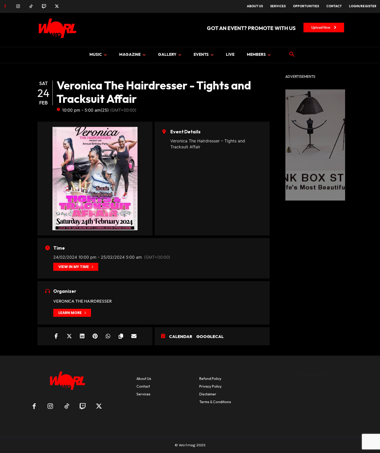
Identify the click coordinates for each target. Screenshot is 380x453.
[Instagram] (18, 6)
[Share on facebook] (56, 336)
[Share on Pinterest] (95, 336)
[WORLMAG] (66, 382)
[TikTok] (31, 6)
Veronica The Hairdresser (82, 301)
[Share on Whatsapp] (108, 336)
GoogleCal (210, 336)
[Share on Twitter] (69, 336)
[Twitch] (44, 6)
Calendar (180, 336)
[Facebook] (5, 6)
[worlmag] (56, 30)
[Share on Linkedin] (82, 336)
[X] (57, 6)
